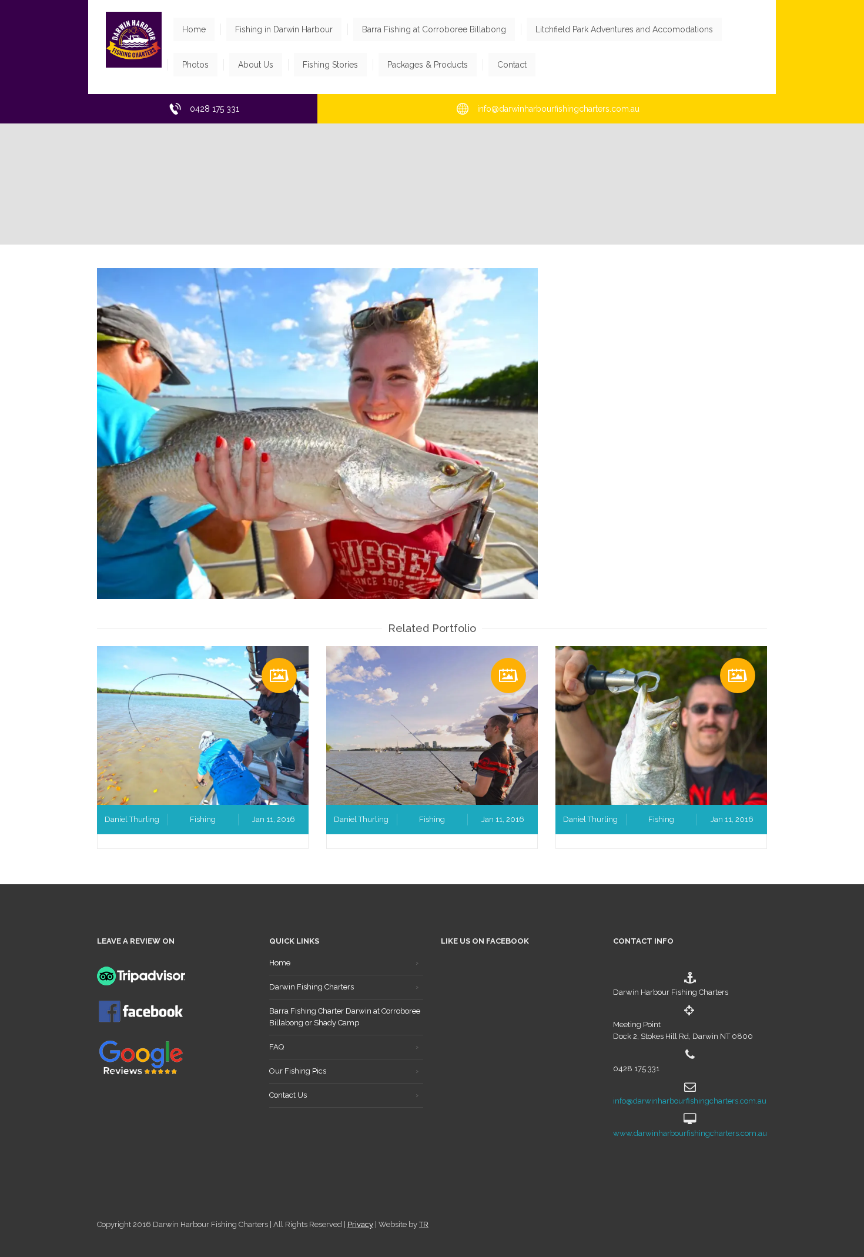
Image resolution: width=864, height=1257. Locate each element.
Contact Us (288, 1095)
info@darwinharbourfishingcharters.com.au (689, 1100)
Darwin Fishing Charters (311, 986)
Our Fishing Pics (297, 1071)
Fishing (203, 819)
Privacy (360, 1224)
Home (279, 962)
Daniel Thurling (132, 819)
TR (423, 1224)
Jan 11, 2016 (273, 819)
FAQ (276, 1046)
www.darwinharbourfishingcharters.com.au (690, 1133)
